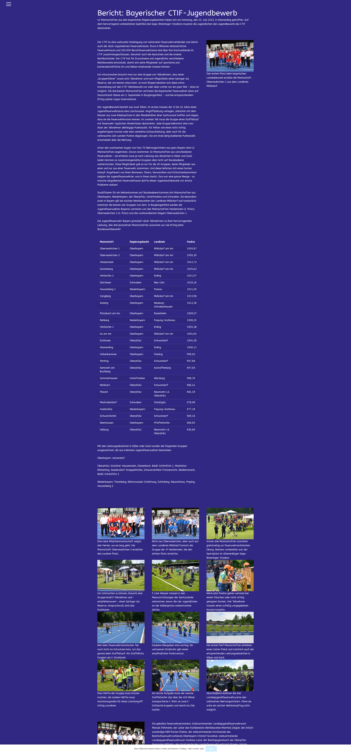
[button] (8, 4)
